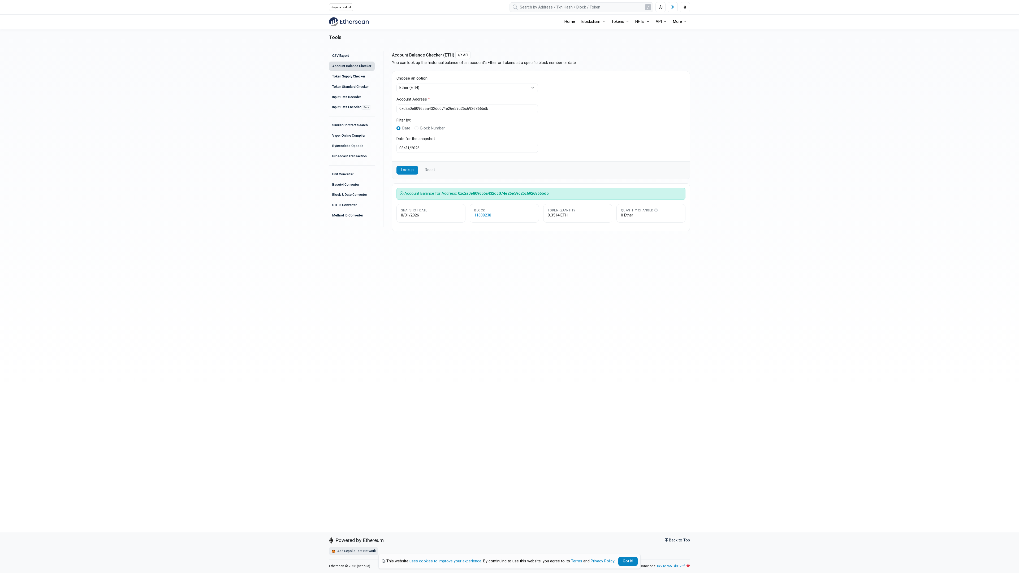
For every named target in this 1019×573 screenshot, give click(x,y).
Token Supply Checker (348, 76)
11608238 (482, 215)
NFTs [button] (639, 21)
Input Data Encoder (350, 107)
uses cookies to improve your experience (445, 561)
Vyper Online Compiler (348, 135)
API (465, 55)
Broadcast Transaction (349, 156)
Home (569, 21)
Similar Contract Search (350, 125)
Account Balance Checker (351, 66)
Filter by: (403, 120)
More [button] (677, 21)
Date (406, 128)
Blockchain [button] (590, 21)
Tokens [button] (617, 21)
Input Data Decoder (346, 97)
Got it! (628, 561)
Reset (430, 170)
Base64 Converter (345, 184)
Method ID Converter (347, 215)
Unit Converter (342, 174)
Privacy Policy (602, 561)
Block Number (432, 128)
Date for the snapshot (415, 139)
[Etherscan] (349, 22)
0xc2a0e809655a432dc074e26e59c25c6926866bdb (503, 193)
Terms (576, 561)
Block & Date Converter (349, 195)
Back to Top (679, 540)
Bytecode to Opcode (347, 146)
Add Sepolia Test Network (356, 551)
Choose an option (412, 78)
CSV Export (340, 56)
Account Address (413, 99)
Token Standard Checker (350, 87)
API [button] (659, 21)
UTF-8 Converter (344, 205)
